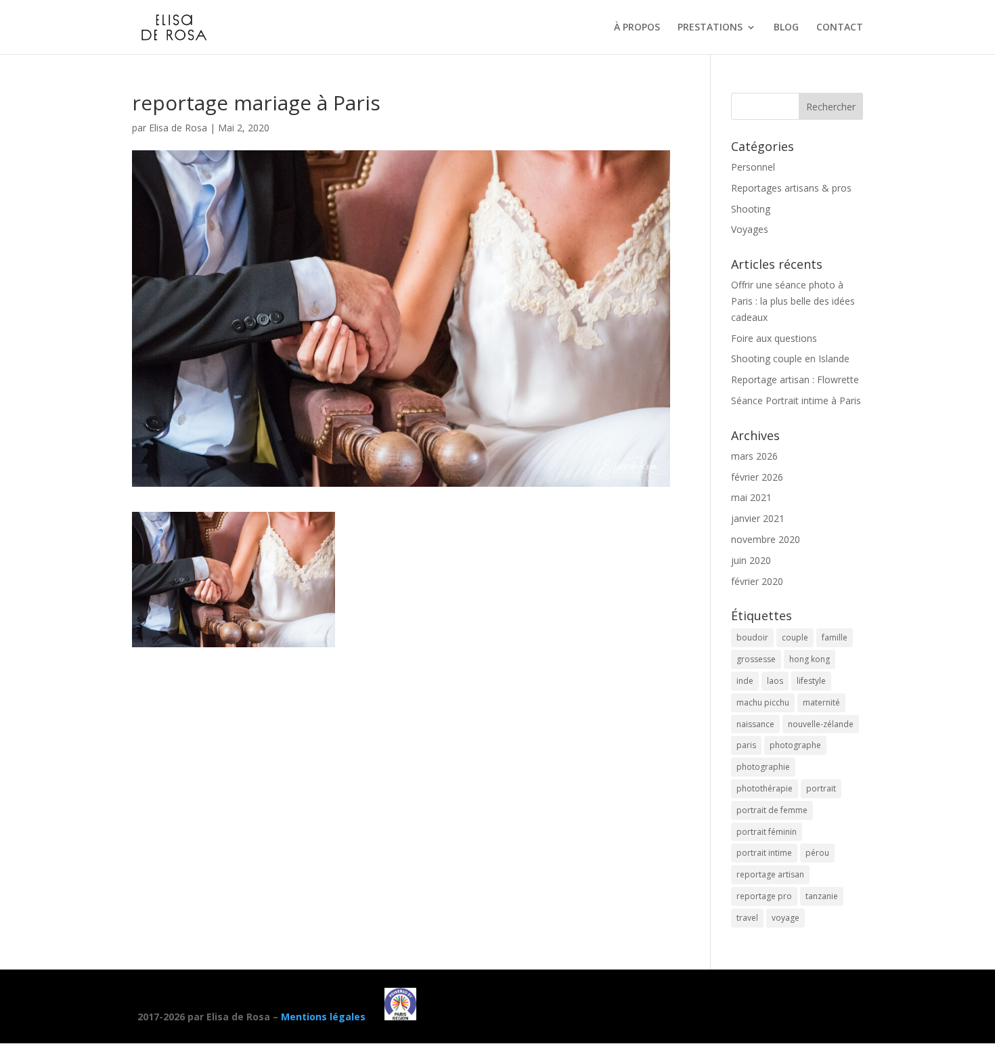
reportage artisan (770, 874)
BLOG (786, 27)
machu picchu (762, 702)
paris (746, 745)
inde (744, 681)
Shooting (750, 208)
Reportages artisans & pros (791, 187)
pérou (817, 852)
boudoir (752, 637)
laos (775, 681)
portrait (821, 788)
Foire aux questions (774, 338)
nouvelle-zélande (821, 724)
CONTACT (839, 27)
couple (795, 637)
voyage (785, 917)
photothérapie (764, 788)
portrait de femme (772, 810)
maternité (821, 702)
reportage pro (764, 896)
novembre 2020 (765, 539)
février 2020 (757, 581)
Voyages (749, 229)
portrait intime (764, 852)
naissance (755, 724)
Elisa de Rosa (178, 127)
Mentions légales (323, 1016)
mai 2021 (751, 497)
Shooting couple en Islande (790, 358)
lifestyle (811, 681)
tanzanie (821, 896)
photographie (763, 767)
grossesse (756, 659)
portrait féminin (766, 832)
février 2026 (757, 477)
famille (834, 637)
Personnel (753, 166)
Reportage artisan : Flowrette (795, 379)
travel (747, 917)
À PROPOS (637, 27)
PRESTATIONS (710, 27)
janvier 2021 (757, 518)
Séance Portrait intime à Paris (796, 400)
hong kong (809, 659)
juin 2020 (751, 560)
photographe (795, 745)
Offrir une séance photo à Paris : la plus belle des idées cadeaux (793, 301)
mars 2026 (754, 456)
